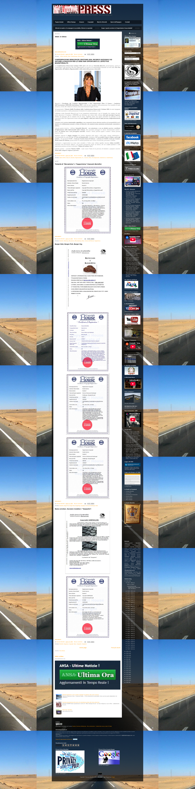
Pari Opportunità (95, 157)
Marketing (66, 240)
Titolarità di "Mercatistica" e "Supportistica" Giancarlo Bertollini (78, 164)
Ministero (126, 563)
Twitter (135, 573)
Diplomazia (126, 550)
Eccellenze (127, 551)
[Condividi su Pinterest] (93, 54)
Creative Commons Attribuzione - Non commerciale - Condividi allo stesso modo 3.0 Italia (92, 726)
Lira (129, 560)
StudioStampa (74, 56)
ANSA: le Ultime (60, 37)
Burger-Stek (72, 505)
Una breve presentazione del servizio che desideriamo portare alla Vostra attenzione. (81, 702)
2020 (127, 661)
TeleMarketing (131, 573)
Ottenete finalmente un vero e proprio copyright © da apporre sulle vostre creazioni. (80, 694)
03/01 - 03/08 (130, 633)
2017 (127, 666)
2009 (127, 682)
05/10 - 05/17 (130, 614)
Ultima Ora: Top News (67, 709)
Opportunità (138, 564)
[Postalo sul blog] (89, 54)
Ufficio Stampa (71, 22)
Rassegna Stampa (130, 567)
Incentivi (139, 556)
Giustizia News (129, 496)
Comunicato (127, 545)
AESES (64, 157)
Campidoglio (127, 544)
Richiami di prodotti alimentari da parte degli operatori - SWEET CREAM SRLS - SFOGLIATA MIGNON (133, 200)
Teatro (126, 573)
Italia (131, 559)
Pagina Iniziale (59, 22)
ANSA (61, 56)
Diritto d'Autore (137, 550)
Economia (133, 551)
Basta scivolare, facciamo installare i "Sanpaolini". (73, 509)
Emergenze (127, 552)
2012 (127, 676)
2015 (127, 670)
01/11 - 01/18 (130, 647)
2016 (127, 668)
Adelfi (60, 157)
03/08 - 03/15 (130, 631)
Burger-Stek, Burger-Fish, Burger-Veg (68, 244)
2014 (127, 672)
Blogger (113, 777)
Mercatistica (71, 240)
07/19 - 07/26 (130, 595)
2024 (127, 653)
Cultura (133, 549)
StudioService (103, 157)
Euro (126, 553)
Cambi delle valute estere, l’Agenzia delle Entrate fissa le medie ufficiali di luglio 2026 (132, 268)
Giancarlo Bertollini (136, 555)
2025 (127, 651)
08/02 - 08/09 (130, 593)
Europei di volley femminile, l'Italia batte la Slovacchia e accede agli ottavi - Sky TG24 (132, 445)
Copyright (90, 22)
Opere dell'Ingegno (115, 22)
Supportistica (97, 240)
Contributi (127, 546)
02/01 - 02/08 (130, 641)
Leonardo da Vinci (137, 559)
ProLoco (131, 565)
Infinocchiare (127, 557)
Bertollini (65, 56)
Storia (139, 568)
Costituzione (138, 546)
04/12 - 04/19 (130, 622)
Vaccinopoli (130, 574)
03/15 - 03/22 (130, 629)
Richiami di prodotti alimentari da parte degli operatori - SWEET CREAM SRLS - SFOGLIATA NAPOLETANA (133, 213)
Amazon (81, 22)
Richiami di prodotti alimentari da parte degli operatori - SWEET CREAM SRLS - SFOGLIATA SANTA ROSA (133, 207)
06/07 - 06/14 (130, 606)
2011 (127, 678)
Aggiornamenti (128, 543)
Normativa (127, 564)
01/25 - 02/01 (130, 643)
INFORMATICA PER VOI (130, 408)
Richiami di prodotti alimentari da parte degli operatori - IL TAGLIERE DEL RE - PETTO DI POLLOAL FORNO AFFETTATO (133, 194)
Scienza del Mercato (89, 240)
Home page (83, 647)
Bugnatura (66, 644)
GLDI (126, 555)
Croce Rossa (137, 547)
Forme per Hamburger (90, 505)
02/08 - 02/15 (130, 639)
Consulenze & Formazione (131, 494)
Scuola (134, 568)
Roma (137, 567)
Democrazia (138, 549)
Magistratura (133, 560)
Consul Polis (128, 493)
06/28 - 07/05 (130, 600)
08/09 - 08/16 (130, 591)
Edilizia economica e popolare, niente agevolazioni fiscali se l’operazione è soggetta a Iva (132, 258)
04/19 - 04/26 (130, 620)
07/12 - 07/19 (130, 596)
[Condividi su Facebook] (92, 54)
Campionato (134, 544)
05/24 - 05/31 (130, 610)
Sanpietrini (84, 644)
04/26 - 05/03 (130, 618)
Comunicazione (137, 545)
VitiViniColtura (131, 575)
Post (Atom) (62, 650)
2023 (127, 655)
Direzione (131, 550)
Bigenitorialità (78, 157)
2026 (127, 581)
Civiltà (139, 544)
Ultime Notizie (81, 56)
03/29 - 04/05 (130, 625)
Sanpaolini (79, 644)
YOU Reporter (137, 575)
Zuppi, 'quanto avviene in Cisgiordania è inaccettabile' (116, 28)
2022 (127, 657)
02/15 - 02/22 (130, 637)
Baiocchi (68, 157)
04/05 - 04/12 (130, 624)
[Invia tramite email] (88, 54)
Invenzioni (127, 559)
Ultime (139, 573)
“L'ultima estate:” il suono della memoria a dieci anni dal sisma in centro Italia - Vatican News (132, 433)
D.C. (83, 157)
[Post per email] (85, 54)
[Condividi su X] (90, 54)
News (69, 56)
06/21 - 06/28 (130, 602)
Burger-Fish (66, 505)
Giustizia (86, 157)
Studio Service (129, 498)
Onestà (132, 564)
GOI (129, 555)
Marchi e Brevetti (102, 22)
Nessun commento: (78, 54)
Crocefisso (127, 549)
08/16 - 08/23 (130, 582)
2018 (127, 665)
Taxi (140, 572)
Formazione (132, 553)
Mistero (132, 563)
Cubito (130, 549)
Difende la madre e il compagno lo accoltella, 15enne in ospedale (73, 28)
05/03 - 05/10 (130, 616)
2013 (127, 674)
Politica (127, 565)
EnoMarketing (132, 552)
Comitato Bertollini (130, 491)
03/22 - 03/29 (130, 627)
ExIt (128, 553)
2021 (127, 659)
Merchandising (78, 240)
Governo (133, 556)
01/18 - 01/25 (130, 645)
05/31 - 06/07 (130, 608)
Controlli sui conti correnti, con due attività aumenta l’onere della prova (133, 263)
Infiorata (132, 557)
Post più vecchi (115, 647)
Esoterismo (138, 552)
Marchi (133, 561)
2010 (127, 680)
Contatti (127, 22)
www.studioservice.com (60, 51)
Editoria (139, 551)
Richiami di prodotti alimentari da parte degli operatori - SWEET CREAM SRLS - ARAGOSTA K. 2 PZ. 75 (133, 220)
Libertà (126, 560)
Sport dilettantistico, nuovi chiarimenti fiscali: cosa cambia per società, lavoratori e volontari (133, 273)
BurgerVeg (77, 505)
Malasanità (139, 560)
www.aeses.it (58, 153)
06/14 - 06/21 (130, 604)
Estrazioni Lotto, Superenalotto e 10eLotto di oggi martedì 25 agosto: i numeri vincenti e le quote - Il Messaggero (133, 450)
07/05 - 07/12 (130, 598)
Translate (135, 60)
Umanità (126, 574)
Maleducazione (127, 561)
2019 (127, 663)
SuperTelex (135, 572)
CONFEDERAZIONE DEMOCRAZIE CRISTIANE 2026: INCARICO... (133, 587)
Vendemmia (135, 574)
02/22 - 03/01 (130, 635)
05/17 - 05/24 (130, 612)
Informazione (138, 557)
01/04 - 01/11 (130, 649)
